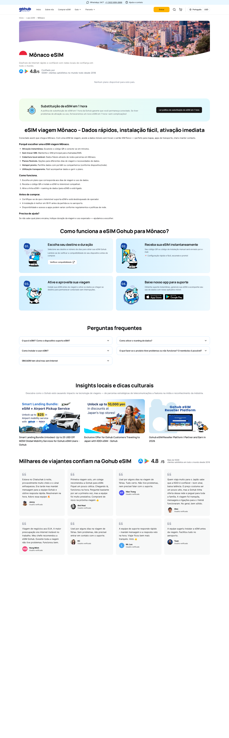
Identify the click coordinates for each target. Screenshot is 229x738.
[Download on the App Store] (154, 296)
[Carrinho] (180, 9)
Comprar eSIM (64, 9)
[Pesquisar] (174, 9)
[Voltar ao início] (26, 9)
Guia (77, 9)
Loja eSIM (30, 18)
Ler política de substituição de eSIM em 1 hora (179, 110)
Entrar (161, 9)
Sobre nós (49, 9)
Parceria (89, 9)
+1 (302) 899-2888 (113, 2)
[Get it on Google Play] (174, 296)
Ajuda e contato (136, 2)
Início (38, 9)
